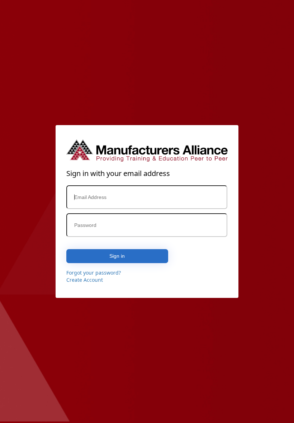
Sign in (117, 256)
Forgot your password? (93, 272)
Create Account (84, 279)
